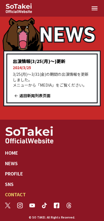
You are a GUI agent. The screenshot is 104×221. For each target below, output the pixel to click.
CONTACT (15, 194)
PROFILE (14, 173)
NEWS (11, 163)
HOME (11, 152)
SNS (9, 184)
